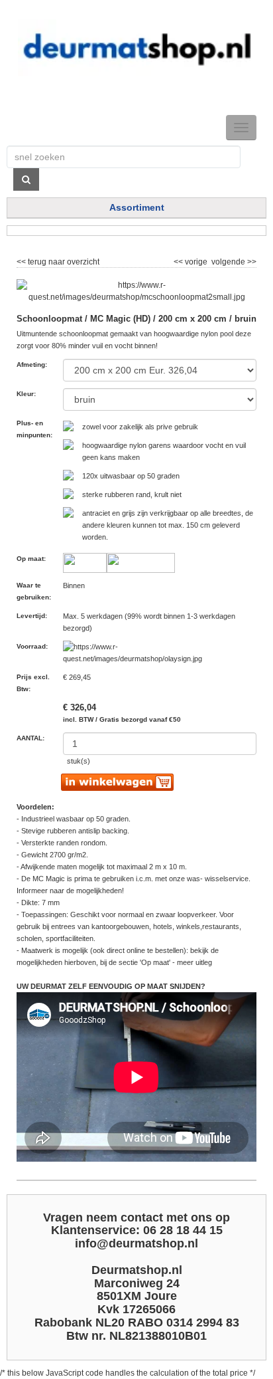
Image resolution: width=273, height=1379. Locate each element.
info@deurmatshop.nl (136, 1243)
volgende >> (232, 260)
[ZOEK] (26, 179)
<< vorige (191, 260)
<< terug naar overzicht (58, 260)
